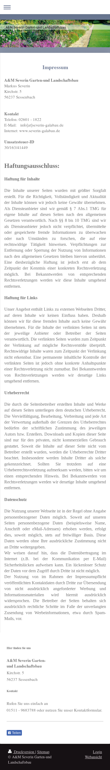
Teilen (16, 733)
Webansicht (93, 756)
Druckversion (24, 751)
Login (97, 751)
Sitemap (43, 751)
